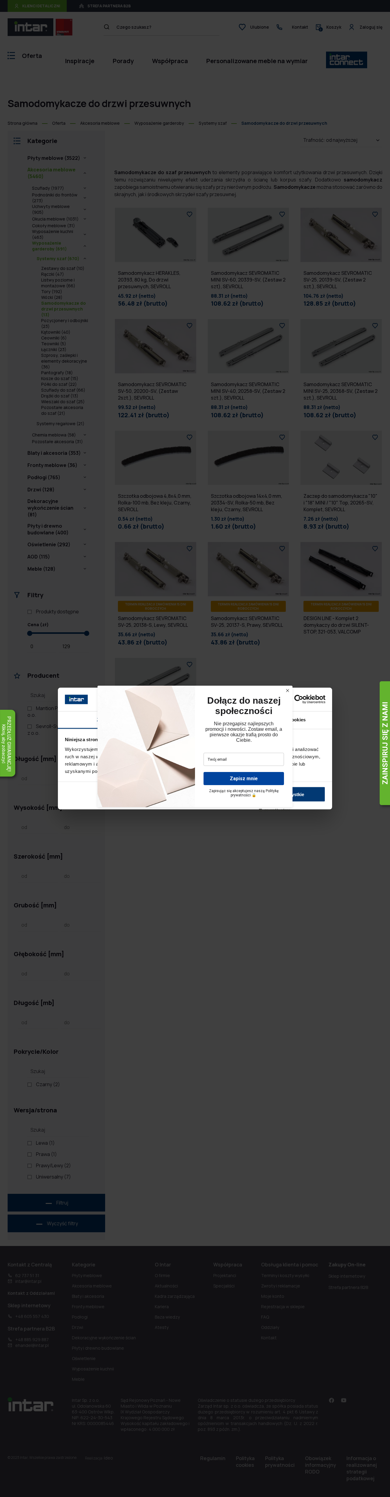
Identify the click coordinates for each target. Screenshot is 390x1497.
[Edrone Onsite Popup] (195, 748)
